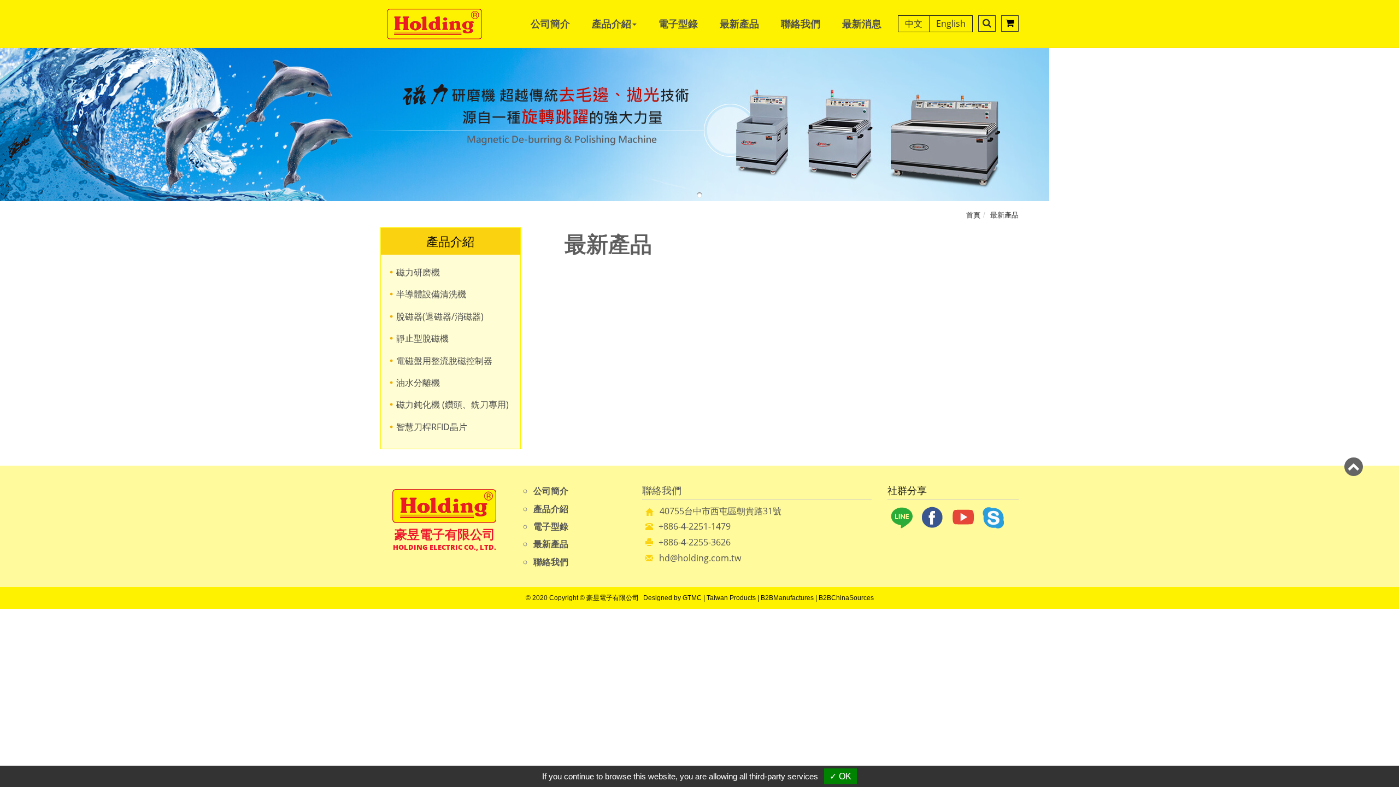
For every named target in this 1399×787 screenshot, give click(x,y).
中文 (913, 23)
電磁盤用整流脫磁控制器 (444, 361)
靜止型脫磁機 (422, 338)
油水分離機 (418, 383)
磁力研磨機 (418, 272)
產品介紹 (550, 509)
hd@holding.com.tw (700, 558)
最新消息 (861, 23)
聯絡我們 (800, 23)
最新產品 (739, 23)
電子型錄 (678, 23)
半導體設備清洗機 (431, 294)
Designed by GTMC (672, 598)
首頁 (973, 215)
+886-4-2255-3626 (695, 542)
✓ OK (840, 776)
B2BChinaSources (846, 598)
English (951, 23)
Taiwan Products (731, 598)
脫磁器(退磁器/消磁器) (440, 316)
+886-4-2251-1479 (695, 526)
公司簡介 (550, 23)
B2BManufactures (787, 598)
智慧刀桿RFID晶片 (431, 427)
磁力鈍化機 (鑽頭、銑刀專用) (452, 404)
